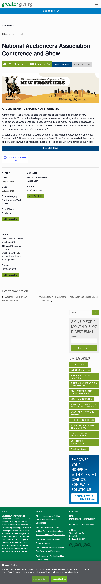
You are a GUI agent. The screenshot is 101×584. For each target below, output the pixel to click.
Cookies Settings (40, 579)
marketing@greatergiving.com (82, 519)
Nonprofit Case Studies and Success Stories (84, 405)
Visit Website (10, 219)
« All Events (8, 25)
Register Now (62, 64)
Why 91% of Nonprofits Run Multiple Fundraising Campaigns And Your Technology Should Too (50, 531)
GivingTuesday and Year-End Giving (81, 392)
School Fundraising (82, 420)
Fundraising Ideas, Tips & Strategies (84, 384)
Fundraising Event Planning (81, 376)
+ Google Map (8, 259)
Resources (49, 11)
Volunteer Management (78, 442)
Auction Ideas (79, 364)
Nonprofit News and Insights (82, 413)
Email (74, 337)
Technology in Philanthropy (79, 434)
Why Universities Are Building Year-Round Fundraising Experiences (48, 519)
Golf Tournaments (81, 399)
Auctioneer (7, 212)
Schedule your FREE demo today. (84, 497)
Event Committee (80, 370)
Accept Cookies (59, 579)
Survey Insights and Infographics (82, 426)
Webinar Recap (79, 449)
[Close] (97, 565)
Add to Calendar (82, 64)
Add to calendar (17, 157)
